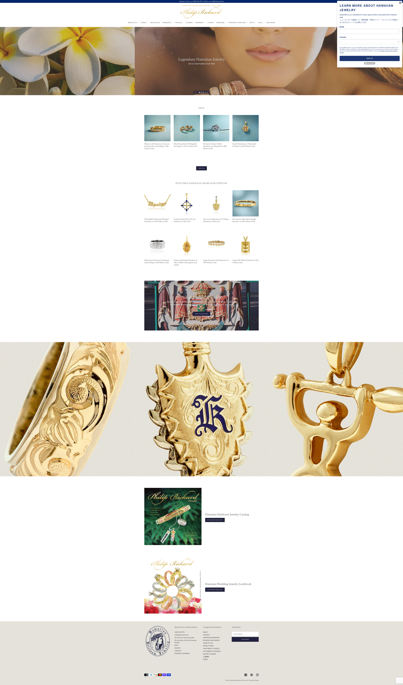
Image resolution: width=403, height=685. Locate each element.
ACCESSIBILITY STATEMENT (212, 651)
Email (342, 27)
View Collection (201, 314)
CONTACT (206, 635)
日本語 (205, 659)
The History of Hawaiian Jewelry (184, 638)
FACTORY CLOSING (209, 654)
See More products (215, 589)
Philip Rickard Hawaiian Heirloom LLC (239, 680)
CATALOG (178, 651)
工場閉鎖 (206, 657)
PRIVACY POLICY (208, 646)
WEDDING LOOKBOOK (182, 653)
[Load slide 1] (199, 92)
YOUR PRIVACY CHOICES (211, 648)
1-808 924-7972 (179, 632)
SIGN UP (369, 58)
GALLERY (177, 648)
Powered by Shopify (254, 680)
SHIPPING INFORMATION (211, 638)
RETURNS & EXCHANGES (211, 640)
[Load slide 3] (203, 92)
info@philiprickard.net (181, 635)
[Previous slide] (195, 92)
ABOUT (205, 632)
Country (343, 37)
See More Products (215, 520)
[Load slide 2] (201, 92)
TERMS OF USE (208, 643)
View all (201, 168)
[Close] (400, 2)
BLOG (176, 645)
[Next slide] (207, 92)
